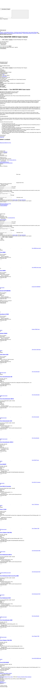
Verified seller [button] (2, 213)
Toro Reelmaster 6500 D (6, 554)
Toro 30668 (2, 252)
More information (3, 219)
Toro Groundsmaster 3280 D (7, 398)
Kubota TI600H (3, 333)
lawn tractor (4, 76)
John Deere (34, 33)
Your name (14, 186)
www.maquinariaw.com (4, 161)
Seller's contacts (9, 673)
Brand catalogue (28, 676)
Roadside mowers (24, 32)
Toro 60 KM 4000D (4, 662)
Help (4, 673)
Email (13, 192)
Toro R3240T (3, 464)
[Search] (20, 14)
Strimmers (5, 33)
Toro (3, 74)
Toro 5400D (3, 270)
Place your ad (3, 302)
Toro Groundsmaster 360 (6, 376)
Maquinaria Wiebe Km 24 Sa (5, 142)
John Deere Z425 (4, 354)
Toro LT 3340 (3, 509)
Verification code (19, 197)
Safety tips (2, 137)
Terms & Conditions (3, 676)
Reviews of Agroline (21, 676)
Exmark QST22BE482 (5, 290)
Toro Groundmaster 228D (6, 620)
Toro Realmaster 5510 (5, 597)
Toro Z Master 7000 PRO (6, 532)
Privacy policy (10, 676)
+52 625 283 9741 (11, 217)
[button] (20, 24)
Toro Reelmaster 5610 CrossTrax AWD (9, 575)
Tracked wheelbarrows (11, 33)
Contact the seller (3, 63)
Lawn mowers (31, 32)
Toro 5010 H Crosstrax (5, 486)
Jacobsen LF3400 (4, 314)
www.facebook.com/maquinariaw (6, 162)
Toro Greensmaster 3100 (6, 420)
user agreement (23, 199)
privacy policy (15, 199)
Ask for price (2, 71)
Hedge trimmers (19, 33)
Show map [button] (18, 174)
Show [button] (7, 217)
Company (13, 223)
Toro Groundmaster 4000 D (6, 442)
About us (1, 673)
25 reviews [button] (2, 154)
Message (12, 195)
